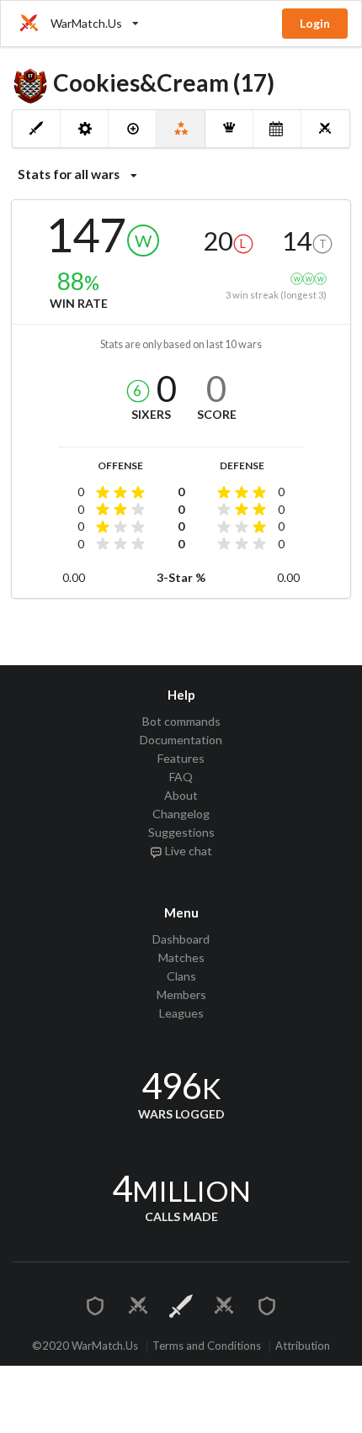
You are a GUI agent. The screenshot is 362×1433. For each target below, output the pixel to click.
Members (181, 994)
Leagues (181, 1013)
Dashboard (181, 939)
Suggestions (181, 832)
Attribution (302, 1346)
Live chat (187, 850)
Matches (181, 957)
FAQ (181, 776)
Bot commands (181, 721)
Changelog (181, 813)
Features (181, 758)
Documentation (181, 739)
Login (315, 23)
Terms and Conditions (206, 1346)
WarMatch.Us (86, 23)
